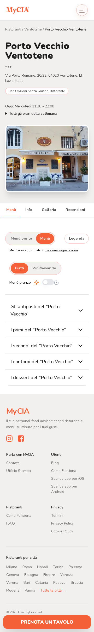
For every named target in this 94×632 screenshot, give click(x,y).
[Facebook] (21, 438)
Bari (27, 582)
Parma (30, 590)
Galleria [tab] (49, 209)
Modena (13, 590)
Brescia (77, 582)
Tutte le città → (53, 590)
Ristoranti (13, 29)
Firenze (49, 574)
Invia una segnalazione (61, 250)
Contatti (13, 462)
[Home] (17, 10)
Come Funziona (63, 470)
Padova (59, 582)
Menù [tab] (11, 209)
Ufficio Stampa (18, 470)
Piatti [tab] (19, 268)
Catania (41, 582)
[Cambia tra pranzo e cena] (48, 282)
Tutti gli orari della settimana (33, 113)
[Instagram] (9, 438)
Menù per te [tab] (21, 238)
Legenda (76, 238)
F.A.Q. (10, 523)
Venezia (66, 574)
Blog (55, 462)
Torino (58, 566)
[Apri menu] (82, 10)
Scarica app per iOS (67, 478)
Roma (27, 566)
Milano (11, 566)
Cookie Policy (62, 531)
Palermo (75, 566)
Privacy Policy (62, 523)
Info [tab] (28, 209)
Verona (12, 582)
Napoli (42, 566)
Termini (57, 515)
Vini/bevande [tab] (44, 268)
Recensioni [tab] (75, 209)
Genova (12, 574)
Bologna (31, 574)
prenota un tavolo (47, 622)
